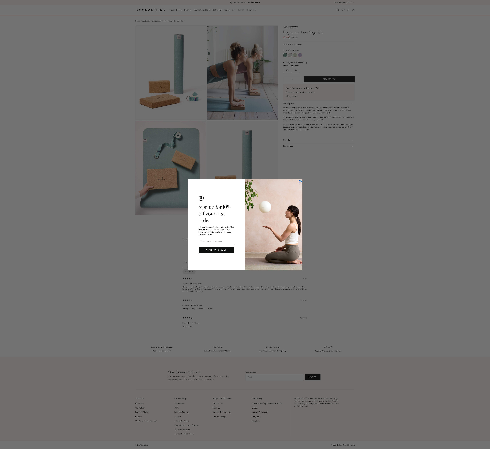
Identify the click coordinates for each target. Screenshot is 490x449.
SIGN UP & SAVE (216, 250)
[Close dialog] (300, 181)
